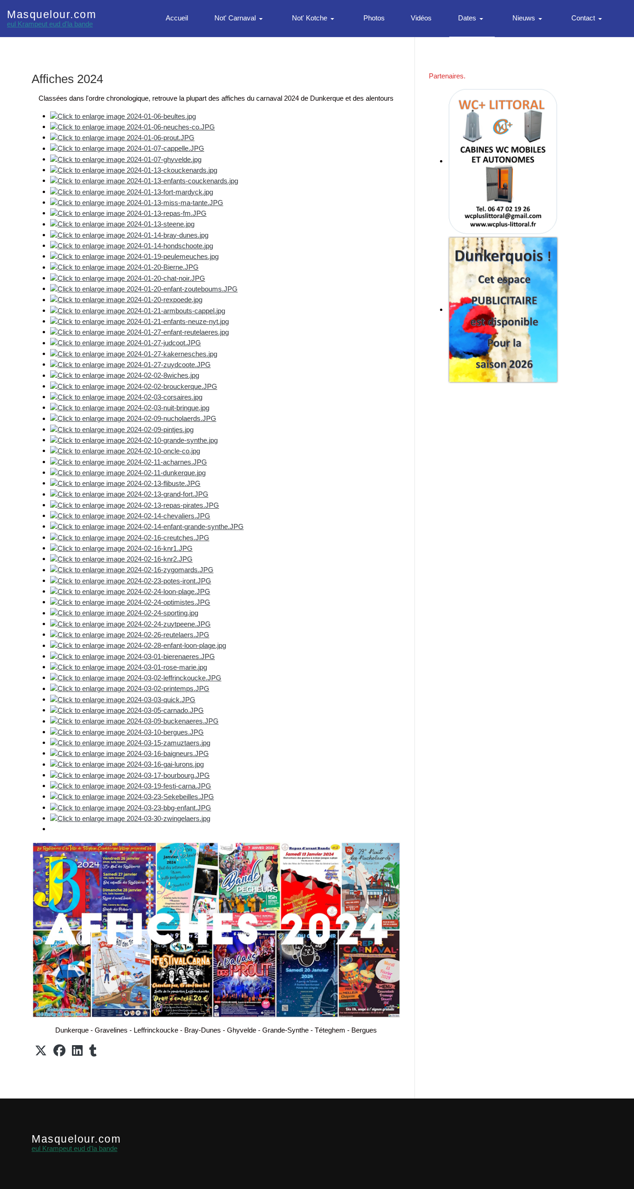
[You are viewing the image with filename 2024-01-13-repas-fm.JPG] (128, 213)
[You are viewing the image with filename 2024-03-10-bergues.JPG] (127, 732)
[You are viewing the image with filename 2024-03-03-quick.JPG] (122, 699)
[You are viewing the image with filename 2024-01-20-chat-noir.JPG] (127, 278)
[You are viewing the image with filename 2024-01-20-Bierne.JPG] (124, 267)
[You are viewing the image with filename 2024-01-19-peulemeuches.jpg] (134, 256)
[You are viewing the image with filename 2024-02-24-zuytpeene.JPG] (130, 623)
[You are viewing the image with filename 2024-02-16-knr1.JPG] (121, 548)
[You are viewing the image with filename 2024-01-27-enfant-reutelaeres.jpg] (139, 332)
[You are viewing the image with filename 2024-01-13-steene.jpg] (122, 224)
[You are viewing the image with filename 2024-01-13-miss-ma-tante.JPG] (136, 202)
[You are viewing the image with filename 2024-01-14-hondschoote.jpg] (131, 245)
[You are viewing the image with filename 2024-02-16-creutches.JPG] (129, 537)
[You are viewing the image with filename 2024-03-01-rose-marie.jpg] (128, 667)
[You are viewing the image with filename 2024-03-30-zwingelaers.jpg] (130, 818)
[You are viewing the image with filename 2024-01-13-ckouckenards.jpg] (133, 170)
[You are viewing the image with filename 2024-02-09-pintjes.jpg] (122, 429)
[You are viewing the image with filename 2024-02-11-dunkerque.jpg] (128, 472)
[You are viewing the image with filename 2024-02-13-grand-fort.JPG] (129, 494)
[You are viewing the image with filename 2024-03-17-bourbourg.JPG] (130, 775)
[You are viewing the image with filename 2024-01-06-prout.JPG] (122, 137)
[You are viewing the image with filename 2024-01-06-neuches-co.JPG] (132, 126)
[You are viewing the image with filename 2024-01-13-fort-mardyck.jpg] (131, 191)
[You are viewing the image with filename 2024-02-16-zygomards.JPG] (131, 570)
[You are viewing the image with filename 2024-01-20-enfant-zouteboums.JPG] (144, 288)
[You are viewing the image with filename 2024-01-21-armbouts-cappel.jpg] (137, 310)
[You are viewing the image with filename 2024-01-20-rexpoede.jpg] (126, 300)
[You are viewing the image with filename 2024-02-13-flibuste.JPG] (125, 483)
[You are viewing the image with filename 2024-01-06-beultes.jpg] (123, 116)
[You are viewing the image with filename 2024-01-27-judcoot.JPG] (125, 343)
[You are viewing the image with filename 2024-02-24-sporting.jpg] (124, 613)
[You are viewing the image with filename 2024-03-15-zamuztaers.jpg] (130, 742)
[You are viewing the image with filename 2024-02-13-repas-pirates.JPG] (134, 505)
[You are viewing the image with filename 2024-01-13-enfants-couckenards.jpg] (144, 180)
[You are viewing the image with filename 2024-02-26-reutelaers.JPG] (129, 634)
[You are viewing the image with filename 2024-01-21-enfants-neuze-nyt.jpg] (139, 321)
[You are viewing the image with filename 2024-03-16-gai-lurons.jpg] (127, 764)
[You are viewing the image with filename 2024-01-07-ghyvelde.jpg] (125, 159)
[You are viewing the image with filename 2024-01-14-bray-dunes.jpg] (129, 235)
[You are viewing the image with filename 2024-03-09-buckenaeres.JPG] (134, 721)
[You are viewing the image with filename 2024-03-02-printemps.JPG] (129, 688)
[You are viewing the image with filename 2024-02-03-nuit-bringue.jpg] (129, 407)
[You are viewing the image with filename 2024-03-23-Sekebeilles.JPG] (132, 796)
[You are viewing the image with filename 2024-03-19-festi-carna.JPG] (130, 785)
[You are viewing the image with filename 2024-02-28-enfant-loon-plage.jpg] (138, 645)
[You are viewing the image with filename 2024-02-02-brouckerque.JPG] (133, 386)
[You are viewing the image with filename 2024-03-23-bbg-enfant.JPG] (130, 807)
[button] (240, 18)
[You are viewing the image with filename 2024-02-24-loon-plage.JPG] (130, 591)
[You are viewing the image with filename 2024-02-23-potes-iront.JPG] (130, 580)
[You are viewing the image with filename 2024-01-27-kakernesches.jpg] (133, 353)
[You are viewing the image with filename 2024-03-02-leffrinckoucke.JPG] (135, 677)
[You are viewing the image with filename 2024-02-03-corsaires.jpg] (126, 397)
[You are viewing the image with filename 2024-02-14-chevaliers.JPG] (130, 515)
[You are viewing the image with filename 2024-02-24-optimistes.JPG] (130, 602)
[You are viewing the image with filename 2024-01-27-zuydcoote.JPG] (130, 364)
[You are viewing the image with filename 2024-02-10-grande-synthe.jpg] (134, 440)
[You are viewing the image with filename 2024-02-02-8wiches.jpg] (124, 375)
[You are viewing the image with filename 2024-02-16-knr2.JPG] (121, 558)
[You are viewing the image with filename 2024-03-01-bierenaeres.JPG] (132, 656)
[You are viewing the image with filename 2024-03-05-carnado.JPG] (127, 710)
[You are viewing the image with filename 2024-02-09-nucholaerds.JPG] (133, 418)
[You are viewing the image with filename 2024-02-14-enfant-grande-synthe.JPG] (147, 526)
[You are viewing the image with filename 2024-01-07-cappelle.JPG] (127, 148)
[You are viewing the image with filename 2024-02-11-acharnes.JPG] (128, 461)
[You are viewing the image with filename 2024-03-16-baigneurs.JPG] (129, 753)
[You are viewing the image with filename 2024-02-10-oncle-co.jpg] (125, 450)
